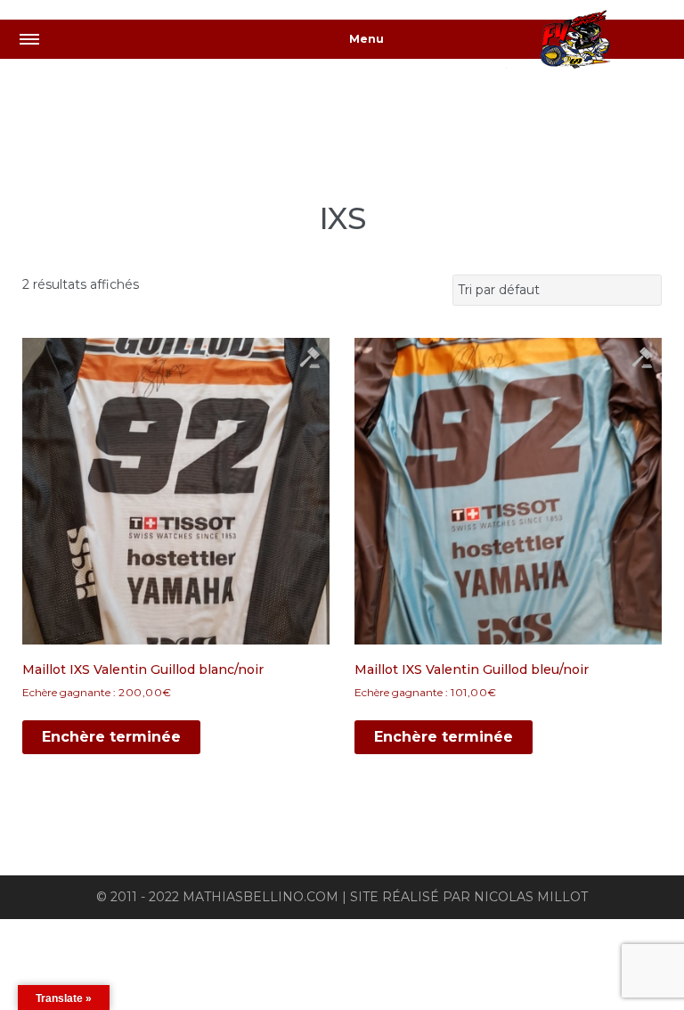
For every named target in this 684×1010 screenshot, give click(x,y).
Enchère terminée (111, 736)
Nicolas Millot (531, 897)
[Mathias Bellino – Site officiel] (595, 42)
